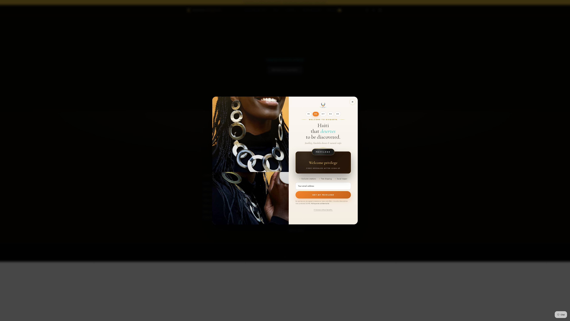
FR (308, 114)
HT (323, 114)
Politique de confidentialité (320, 203)
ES (330, 114)
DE (337, 114)
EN (315, 114)
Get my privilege (323, 195)
